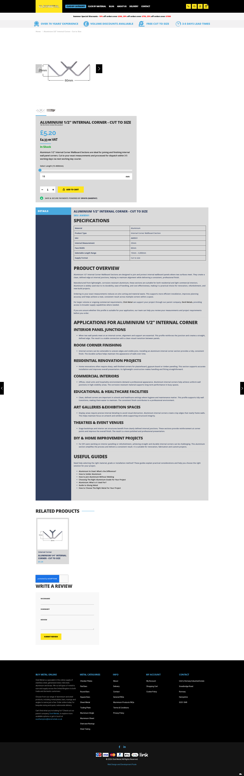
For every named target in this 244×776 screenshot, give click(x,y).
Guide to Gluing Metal (88, 485)
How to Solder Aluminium (90, 474)
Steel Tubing (85, 729)
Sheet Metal (85, 702)
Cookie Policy (151, 692)
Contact (116, 692)
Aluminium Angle (87, 713)
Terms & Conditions (121, 708)
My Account (151, 681)
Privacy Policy (118, 713)
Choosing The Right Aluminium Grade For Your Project (102, 479)
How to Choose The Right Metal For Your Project (100, 488)
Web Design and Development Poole (122, 764)
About (115, 681)
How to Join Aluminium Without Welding (96, 477)
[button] (99, 68)
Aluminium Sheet (87, 718)
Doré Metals (187, 302)
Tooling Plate (85, 708)
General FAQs (118, 697)
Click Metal (128, 302)
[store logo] (49, 6)
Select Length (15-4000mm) (51, 166)
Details (43, 211)
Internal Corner (45, 552)
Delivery (116, 686)
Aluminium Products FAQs (123, 702)
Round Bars (84, 692)
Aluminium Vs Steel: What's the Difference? (97, 471)
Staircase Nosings (87, 724)
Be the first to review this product (52, 125)
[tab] (53, 211)
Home (38, 31)
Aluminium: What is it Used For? (92, 482)
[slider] (40, 170)
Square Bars (85, 697)
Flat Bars (83, 686)
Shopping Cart (152, 686)
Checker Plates (86, 681)
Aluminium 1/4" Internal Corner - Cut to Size (52, 557)
